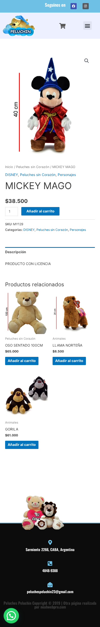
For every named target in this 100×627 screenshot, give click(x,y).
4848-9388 (50, 570)
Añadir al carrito (40, 211)
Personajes (67, 175)
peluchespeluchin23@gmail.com (50, 591)
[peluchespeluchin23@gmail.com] (50, 584)
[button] (87, 25)
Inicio (9, 167)
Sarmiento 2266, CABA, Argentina (50, 549)
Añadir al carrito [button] (22, 361)
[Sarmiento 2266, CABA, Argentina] (50, 542)
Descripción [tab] (15, 252)
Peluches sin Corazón (32, 167)
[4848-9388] (50, 563)
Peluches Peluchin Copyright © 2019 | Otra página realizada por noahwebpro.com (50, 605)
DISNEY (11, 175)
